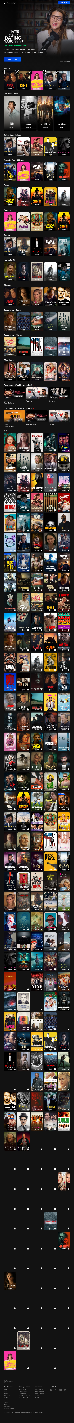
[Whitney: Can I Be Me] (10, 1320)
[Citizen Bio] (23, 622)
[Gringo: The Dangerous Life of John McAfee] (64, 781)
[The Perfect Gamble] (10, 1061)
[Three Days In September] (23, 1261)
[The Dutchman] (64, 1241)
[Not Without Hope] (10, 1001)
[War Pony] (37, 1300)
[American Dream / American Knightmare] (37, 482)
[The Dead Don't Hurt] (64, 662)
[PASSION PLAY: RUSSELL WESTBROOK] (64, 1021)
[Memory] (50, 941)
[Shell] (64, 1181)
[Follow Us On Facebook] (51, 1390)
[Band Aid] (10, 522)
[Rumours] (23, 1161)
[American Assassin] (23, 482)
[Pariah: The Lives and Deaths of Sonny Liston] (23, 1041)
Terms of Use (22, 1389)
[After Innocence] (50, 462)
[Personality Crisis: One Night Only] (37, 1061)
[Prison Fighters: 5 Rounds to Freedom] (64, 1061)
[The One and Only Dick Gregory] (23, 1021)
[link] (64, 2)
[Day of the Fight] (50, 662)
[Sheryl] (10, 1201)
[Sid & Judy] (37, 1201)
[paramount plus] (11, 3)
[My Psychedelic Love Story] (10, 981)
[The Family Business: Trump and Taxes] (64, 722)
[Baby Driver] (37, 502)
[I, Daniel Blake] (23, 841)
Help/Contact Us (39, 1389)
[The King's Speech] (64, 861)
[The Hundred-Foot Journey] (64, 821)
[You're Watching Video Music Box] (23, 1360)
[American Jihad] (50, 482)
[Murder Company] (50, 961)
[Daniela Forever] (23, 662)
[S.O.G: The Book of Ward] (37, 1161)
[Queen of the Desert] (64, 1081)
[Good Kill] (23, 781)
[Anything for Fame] (64, 482)
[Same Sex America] (64, 1161)
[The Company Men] (50, 1241)
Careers (37, 1395)
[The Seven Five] (23, 1181)
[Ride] (50, 1141)
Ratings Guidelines (40, 1393)
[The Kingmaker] (23, 881)
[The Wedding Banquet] (64, 1300)
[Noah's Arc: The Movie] (64, 981)
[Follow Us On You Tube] (60, 1390)
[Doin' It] (50, 702)
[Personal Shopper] (23, 1061)
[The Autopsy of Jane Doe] (23, 502)
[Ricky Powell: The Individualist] (37, 1141)
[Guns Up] (23, 801)
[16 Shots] (23, 442)
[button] (5, 3)
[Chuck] (64, 602)
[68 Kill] (64, 442)
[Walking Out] (23, 1300)
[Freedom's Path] (23, 761)
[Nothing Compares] (23, 1001)
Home (5, 1389)
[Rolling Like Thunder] (10, 1161)
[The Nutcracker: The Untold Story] (50, 1001)
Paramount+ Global (9, 1408)
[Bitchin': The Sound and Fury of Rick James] (37, 542)
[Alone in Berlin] (10, 482)
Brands (6, 1402)
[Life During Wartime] (64, 901)
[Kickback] (50, 861)
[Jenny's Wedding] (64, 841)
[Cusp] (50, 642)
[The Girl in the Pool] (10, 781)
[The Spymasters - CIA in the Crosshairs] (50, 1221)
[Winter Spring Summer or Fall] (37, 1320)
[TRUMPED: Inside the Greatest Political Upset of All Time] (64, 1261)
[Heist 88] (10, 821)
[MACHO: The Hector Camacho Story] (23, 941)
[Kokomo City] (50, 881)
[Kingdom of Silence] (10, 881)
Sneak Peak (7, 1406)
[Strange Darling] (64, 1221)
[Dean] (23, 682)
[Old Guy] (10, 1021)
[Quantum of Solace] (37, 1081)
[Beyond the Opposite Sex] (10, 542)
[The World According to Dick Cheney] (64, 1320)
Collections (7, 1395)
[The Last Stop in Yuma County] (37, 901)
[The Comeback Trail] (50, 622)
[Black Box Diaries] (50, 542)
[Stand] (50, 1161)
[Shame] (37, 1181)
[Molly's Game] (10, 961)
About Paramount (39, 1398)
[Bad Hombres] (50, 502)
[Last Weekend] (50, 901)
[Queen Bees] (50, 1081)
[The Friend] (37, 761)
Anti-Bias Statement (40, 1400)
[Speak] (10, 1221)
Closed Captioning (39, 1391)
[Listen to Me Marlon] (23, 921)
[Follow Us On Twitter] (55, 1390)
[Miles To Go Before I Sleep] (64, 941)
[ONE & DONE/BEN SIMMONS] (64, 1001)
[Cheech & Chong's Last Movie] (37, 602)
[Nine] (37, 981)
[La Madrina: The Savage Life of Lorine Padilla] (23, 901)
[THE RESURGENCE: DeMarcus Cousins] (23, 1101)
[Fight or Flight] (37, 742)
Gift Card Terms (23, 1391)
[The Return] (10, 1141)
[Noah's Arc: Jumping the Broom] (50, 981)
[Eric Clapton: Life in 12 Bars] (23, 722)
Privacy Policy (22, 1393)
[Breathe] (10, 582)
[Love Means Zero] (10, 941)
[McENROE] (37, 941)
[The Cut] (64, 642)
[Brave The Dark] (64, 562)
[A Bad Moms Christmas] (64, 502)
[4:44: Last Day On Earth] (50, 442)
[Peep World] (37, 1041)
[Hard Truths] (50, 801)
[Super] (10, 1241)
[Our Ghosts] (37, 1021)
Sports (5, 1400)
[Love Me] (64, 921)
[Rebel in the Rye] (50, 1121)
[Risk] (64, 1141)
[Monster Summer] (23, 961)
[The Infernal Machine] (37, 841)
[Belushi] (50, 522)
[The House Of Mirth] (37, 821)
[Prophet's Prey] (10, 1081)
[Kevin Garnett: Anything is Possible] (37, 861)
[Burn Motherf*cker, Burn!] (50, 582)
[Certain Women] (23, 602)
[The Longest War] (37, 921)
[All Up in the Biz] (64, 462)
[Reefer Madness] (64, 1121)
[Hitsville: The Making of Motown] (23, 821)
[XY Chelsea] (50, 1340)
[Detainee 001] (37, 682)
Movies (6, 1393)
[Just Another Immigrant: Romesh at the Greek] (23, 861)
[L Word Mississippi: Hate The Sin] (64, 881)
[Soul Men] (64, 1201)
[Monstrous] (37, 961)
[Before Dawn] (37, 522)
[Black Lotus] (64, 542)
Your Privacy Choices (24, 1395)
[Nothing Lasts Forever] (37, 1001)
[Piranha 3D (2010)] (50, 1061)
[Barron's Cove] (23, 522)
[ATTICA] (10, 502)
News (5, 1404)
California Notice (23, 1400)
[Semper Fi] (10, 1181)
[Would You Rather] (23, 1340)
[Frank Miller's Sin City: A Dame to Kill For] (10, 761)
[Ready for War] (64, 1101)
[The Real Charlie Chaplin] (23, 1121)
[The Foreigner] (50, 742)
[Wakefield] (10, 1300)
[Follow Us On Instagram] (65, 1390)
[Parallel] (10, 1041)
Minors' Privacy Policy (25, 1398)
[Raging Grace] (37, 1101)
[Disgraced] (37, 702)
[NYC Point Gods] (23, 981)
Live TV (6, 1398)
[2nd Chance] (37, 442)
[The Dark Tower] (37, 662)
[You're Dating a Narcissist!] (10, 1360)
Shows (5, 1391)
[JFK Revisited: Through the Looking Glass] (50, 841)
